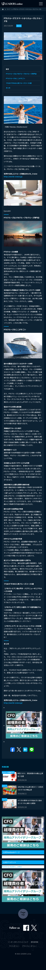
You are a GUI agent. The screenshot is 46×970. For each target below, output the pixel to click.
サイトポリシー (14, 946)
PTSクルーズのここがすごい (15, 78)
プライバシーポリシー (29, 946)
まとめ (8, 88)
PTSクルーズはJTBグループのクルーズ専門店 (21, 74)
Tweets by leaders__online (12, 867)
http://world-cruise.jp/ (13, 176)
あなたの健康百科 (8, 772)
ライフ (19, 26)
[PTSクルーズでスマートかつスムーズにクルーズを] (25, 750)
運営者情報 (34, 942)
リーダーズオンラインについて (18, 942)
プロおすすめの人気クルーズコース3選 (19, 83)
